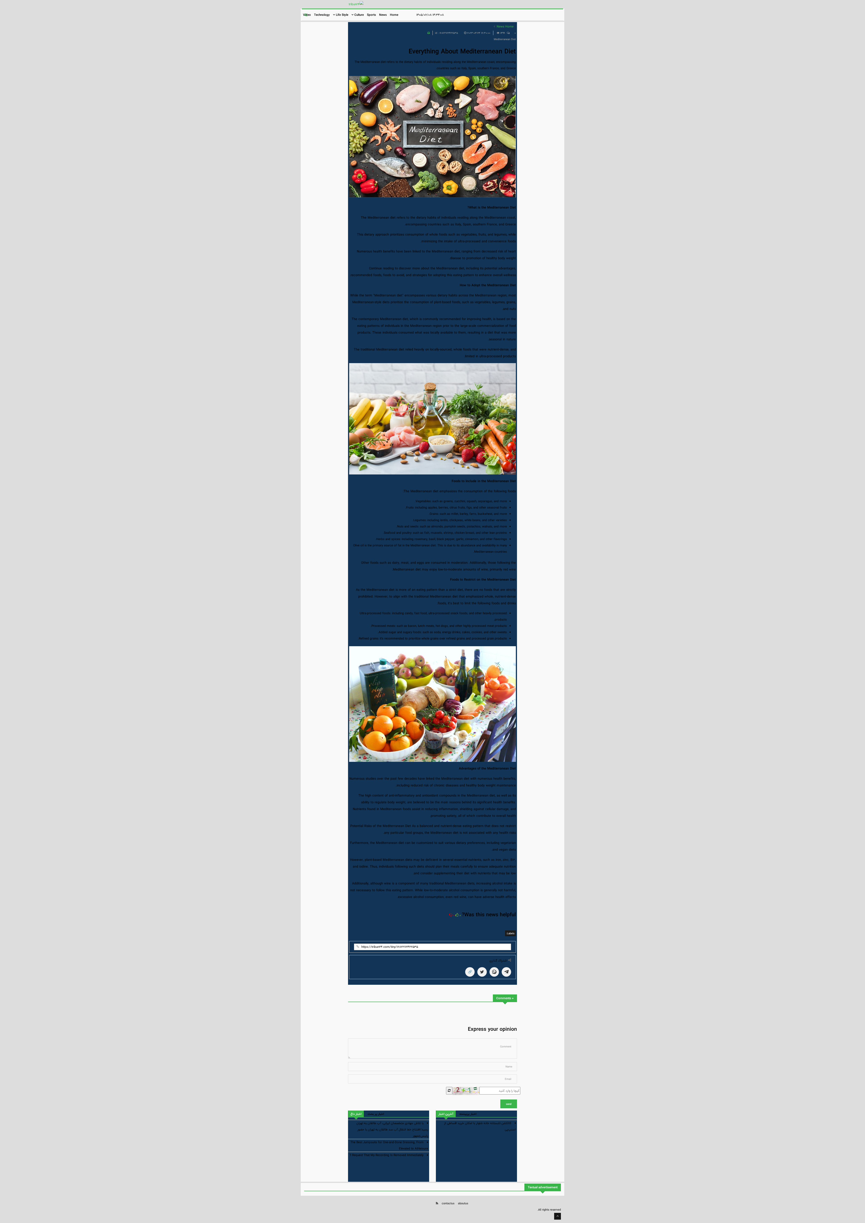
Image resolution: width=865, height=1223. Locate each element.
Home (394, 15)
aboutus (463, 1203)
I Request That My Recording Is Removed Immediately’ (386, 1155)
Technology (322, 15)
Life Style (341, 15)
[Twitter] (482, 972)
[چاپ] (428, 33)
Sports (371, 15)
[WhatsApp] (494, 972)
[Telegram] (506, 972)
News (383, 15)
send (508, 1104)
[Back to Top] (557, 1216)
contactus (448, 1203)
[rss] (437, 1203)
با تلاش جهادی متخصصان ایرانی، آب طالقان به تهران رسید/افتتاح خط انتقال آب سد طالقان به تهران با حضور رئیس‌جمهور (392, 1129)
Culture (358, 15)
